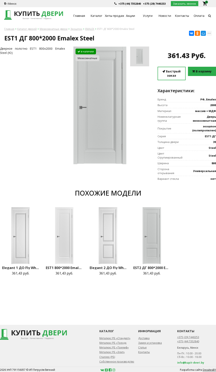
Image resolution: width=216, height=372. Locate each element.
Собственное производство (116, 361)
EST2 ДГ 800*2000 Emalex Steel (151, 267)
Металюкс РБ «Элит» (112, 352)
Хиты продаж (113, 16)
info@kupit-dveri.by (190, 362)
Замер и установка (150, 343)
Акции (130, 16)
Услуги (148, 16)
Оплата (199, 16)
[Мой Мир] (203, 33)
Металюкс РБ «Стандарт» (114, 338)
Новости (164, 16)
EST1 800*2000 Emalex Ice (64, 267)
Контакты (182, 16)
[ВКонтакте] (191, 33)
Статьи (142, 347)
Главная (79, 16)
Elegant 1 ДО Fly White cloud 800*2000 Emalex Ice (20, 267)
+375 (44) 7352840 (129, 3)
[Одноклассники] (197, 33)
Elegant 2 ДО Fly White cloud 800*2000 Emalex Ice (108, 267)
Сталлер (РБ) (107, 357)
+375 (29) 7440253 (154, 3)
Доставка (144, 338)
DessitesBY (209, 370)
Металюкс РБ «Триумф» (114, 347)
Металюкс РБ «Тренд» (113, 343)
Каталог (96, 16)
